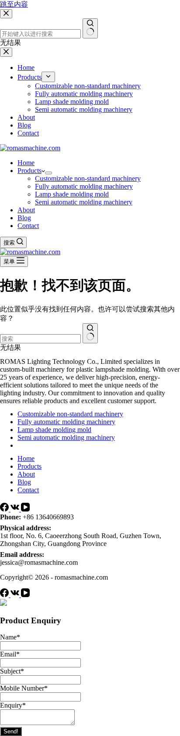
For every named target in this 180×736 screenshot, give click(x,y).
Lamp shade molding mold (72, 194)
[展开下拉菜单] (48, 173)
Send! (10, 731)
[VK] (15, 509)
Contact (28, 225)
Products (29, 170)
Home (26, 162)
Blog (24, 217)
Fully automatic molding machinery (84, 186)
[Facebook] (5, 509)
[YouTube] (25, 509)
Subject (12, 671)
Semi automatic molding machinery (83, 202)
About (26, 210)
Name (10, 637)
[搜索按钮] (90, 333)
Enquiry (13, 705)
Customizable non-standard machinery (88, 178)
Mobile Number (24, 688)
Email (10, 654)
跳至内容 (14, 4)
